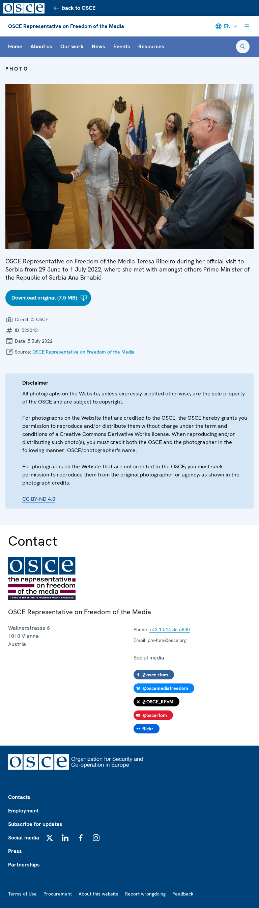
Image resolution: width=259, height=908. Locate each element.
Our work (72, 46)
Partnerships (24, 864)
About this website (98, 894)
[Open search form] (243, 46)
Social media (23, 837)
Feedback (182, 894)
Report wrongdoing (145, 894)
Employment (23, 810)
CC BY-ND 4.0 (38, 498)
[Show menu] (247, 26)
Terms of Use (22, 894)
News (98, 46)
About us (41, 46)
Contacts (19, 797)
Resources (151, 46)
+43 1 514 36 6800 (169, 629)
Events (121, 46)
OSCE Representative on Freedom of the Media (66, 26)
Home (15, 46)
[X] (50, 838)
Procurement (58, 894)
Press (15, 851)
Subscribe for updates (35, 824)
